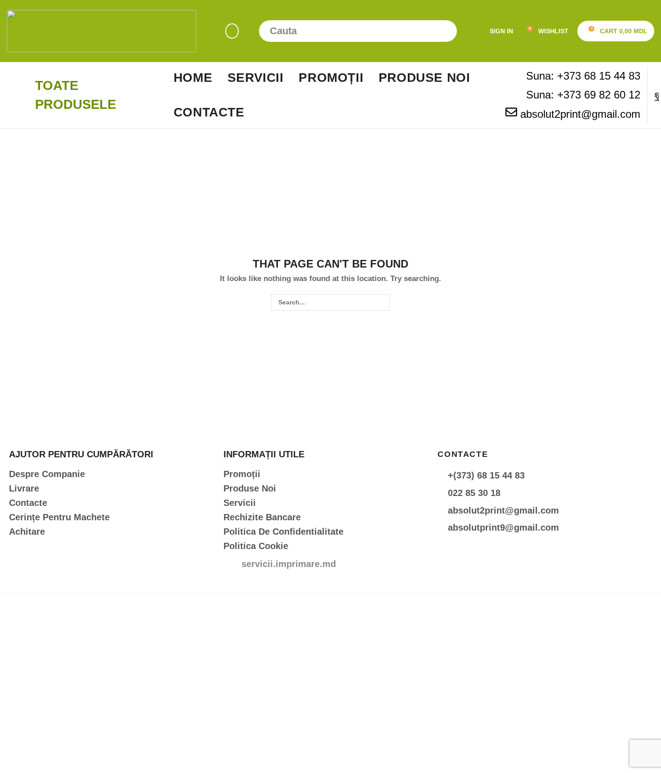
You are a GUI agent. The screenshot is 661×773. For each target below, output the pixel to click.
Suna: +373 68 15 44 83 (583, 76)
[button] (232, 31)
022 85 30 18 (474, 493)
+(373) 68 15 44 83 (486, 475)
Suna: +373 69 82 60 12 (583, 95)
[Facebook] (657, 95)
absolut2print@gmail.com (580, 114)
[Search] (446, 31)
